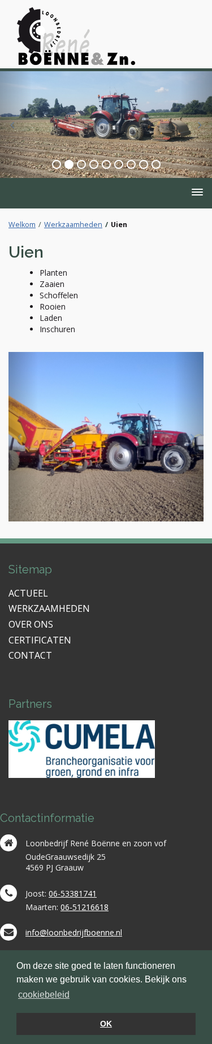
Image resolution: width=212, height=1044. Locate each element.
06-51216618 (84, 907)
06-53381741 (73, 893)
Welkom (22, 224)
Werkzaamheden (73, 224)
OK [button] (106, 1023)
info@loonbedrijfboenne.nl (73, 932)
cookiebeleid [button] (44, 994)
